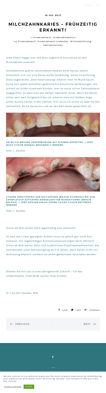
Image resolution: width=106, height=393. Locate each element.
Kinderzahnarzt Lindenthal (53, 41)
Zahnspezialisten (53, 45)
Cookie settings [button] (13, 387)
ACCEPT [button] (29, 387)
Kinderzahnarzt (42, 37)
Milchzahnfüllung (80, 41)
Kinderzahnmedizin (64, 37)
